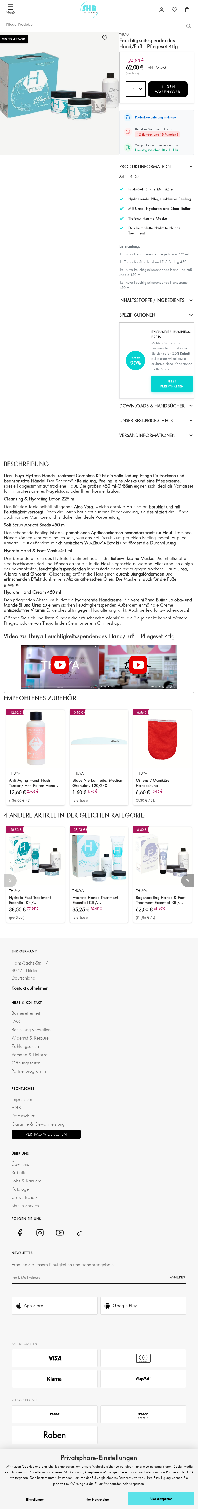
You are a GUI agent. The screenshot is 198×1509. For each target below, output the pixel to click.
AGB (16, 1107)
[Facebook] (20, 1232)
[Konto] (161, 10)
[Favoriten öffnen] (174, 9)
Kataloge (20, 1189)
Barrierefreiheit (26, 1013)
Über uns (20, 1164)
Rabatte (19, 1172)
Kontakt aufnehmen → (33, 988)
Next (187, 880)
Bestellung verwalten (31, 1029)
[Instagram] (39, 1232)
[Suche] (188, 26)
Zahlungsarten (25, 1046)
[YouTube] (59, 1232)
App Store (33, 1305)
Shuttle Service (25, 1205)
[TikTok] (79, 1232)
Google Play (125, 1305)
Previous (10, 880)
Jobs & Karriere (27, 1180)
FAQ (16, 1021)
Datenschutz (23, 1115)
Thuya (124, 34)
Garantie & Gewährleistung (38, 1124)
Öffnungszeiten (26, 1062)
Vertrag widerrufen (46, 1134)
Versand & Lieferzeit (31, 1054)
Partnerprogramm (29, 1071)
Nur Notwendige (97, 1499)
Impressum (22, 1099)
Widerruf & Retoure (30, 1038)
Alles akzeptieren (161, 1499)
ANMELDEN (177, 1277)
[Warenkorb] (187, 9)
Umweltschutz (24, 1197)
